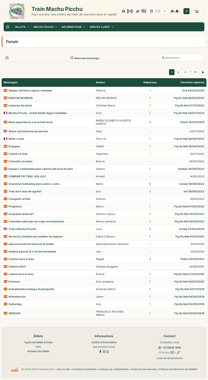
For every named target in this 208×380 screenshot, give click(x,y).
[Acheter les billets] (196, 11)
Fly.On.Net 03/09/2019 (189, 304)
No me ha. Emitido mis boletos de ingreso (36, 236)
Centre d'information (104, 342)
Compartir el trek (19, 198)
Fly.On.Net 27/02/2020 (189, 274)
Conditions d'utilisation (84, 369)
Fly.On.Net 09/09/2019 (189, 296)
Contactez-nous (169, 342)
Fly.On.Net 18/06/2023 (189, 138)
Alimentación (17, 296)
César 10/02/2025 (192, 122)
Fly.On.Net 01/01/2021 (190, 236)
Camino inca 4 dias (21, 259)
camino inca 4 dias (21, 274)
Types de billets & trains (38, 342)
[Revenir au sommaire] (8, 26)
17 (195, 72)
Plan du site (63, 369)
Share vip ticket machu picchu (28, 131)
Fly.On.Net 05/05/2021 (189, 221)
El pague (14, 146)
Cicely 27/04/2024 (191, 229)
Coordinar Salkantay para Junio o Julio (34, 183)
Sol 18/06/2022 (193, 191)
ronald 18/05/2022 (191, 183)
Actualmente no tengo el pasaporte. (32, 289)
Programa (15, 206)
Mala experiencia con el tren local (30, 122)
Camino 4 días (18, 153)
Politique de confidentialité (114, 369)
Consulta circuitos (20, 161)
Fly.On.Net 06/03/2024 (189, 98)
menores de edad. (20, 105)
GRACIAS (15, 313)
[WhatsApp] (107, 351)
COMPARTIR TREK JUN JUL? (27, 176)
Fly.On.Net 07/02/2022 (189, 206)
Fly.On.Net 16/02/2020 (189, 281)
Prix (38, 346)
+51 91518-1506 (171, 347)
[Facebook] (100, 351)
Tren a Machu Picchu (22, 229)
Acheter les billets (38, 351)
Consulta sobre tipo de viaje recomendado (36, 221)
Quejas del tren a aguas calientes (30, 90)
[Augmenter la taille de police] (172, 11)
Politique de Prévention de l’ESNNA (178, 369)
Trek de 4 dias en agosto (25, 191)
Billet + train (16, 138)
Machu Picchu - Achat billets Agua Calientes (38, 113)
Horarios (14, 281)
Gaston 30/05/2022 (191, 168)
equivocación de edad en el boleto (31, 244)
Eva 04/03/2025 (193, 90)
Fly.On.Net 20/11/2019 (190, 289)
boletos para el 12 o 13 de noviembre (32, 251)
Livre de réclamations (169, 358)
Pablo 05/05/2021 (192, 259)
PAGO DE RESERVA (21, 98)
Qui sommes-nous (104, 346)
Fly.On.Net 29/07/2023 (189, 113)
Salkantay (15, 304)
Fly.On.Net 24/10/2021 (189, 213)
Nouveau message (86, 58)
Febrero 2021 (17, 266)
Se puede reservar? (21, 213)
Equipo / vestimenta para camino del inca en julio (41, 168)
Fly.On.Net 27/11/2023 (189, 105)
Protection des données (144, 369)
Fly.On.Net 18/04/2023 (189, 146)
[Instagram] (104, 351)
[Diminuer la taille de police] (177, 11)
